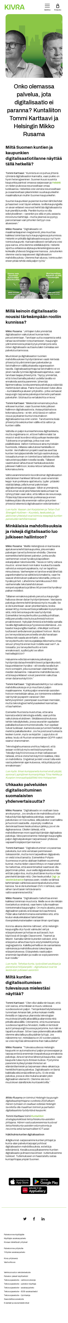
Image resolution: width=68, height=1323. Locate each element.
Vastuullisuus (9, 1262)
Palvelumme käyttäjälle (14, 1234)
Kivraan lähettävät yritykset (16, 1242)
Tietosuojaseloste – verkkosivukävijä (20, 1280)
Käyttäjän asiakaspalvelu (15, 1238)
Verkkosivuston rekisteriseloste (17, 1272)
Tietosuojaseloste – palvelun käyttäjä (20, 1284)
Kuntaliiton (37, 1116)
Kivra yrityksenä (11, 1258)
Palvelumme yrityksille (13, 1248)
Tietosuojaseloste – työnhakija (17, 1295)
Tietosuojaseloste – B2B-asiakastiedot (21, 1291)
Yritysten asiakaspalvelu (14, 1252)
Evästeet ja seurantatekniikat (16, 1303)
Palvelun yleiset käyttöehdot (16, 1276)
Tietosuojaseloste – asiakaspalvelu (19, 1288)
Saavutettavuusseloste (14, 1299)
